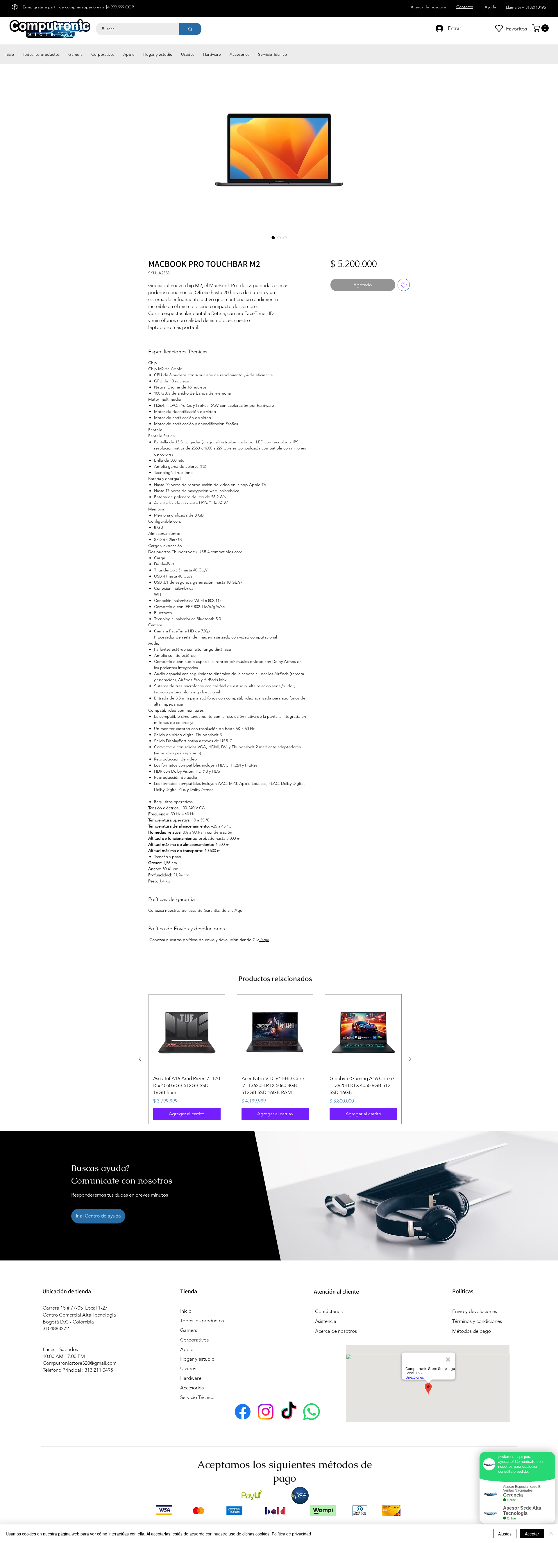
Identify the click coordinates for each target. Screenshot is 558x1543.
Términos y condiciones (477, 1321)
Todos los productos (202, 1320)
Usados (188, 1368)
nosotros (347, 1331)
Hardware (190, 1378)
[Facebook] (242, 1411)
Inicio (186, 1311)
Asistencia (325, 1321)
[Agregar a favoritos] (404, 285)
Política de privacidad (291, 1534)
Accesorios (192, 1388)
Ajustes (505, 1534)
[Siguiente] (410, 1059)
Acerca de (326, 1331)
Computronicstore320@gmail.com (80, 1363)
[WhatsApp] (311, 1411)
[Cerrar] (551, 1533)
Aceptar (532, 1534)
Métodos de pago (472, 1331)
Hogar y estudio (197, 1359)
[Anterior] (140, 1059)
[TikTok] (288, 1411)
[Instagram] (265, 1411)
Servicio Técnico (197, 1397)
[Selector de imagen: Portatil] (273, 237)
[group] (275, 1059)
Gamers (188, 1330)
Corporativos (194, 1340)
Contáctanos (329, 1311)
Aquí (239, 910)
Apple (186, 1349)
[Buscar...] (190, 29)
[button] (541, 28)
